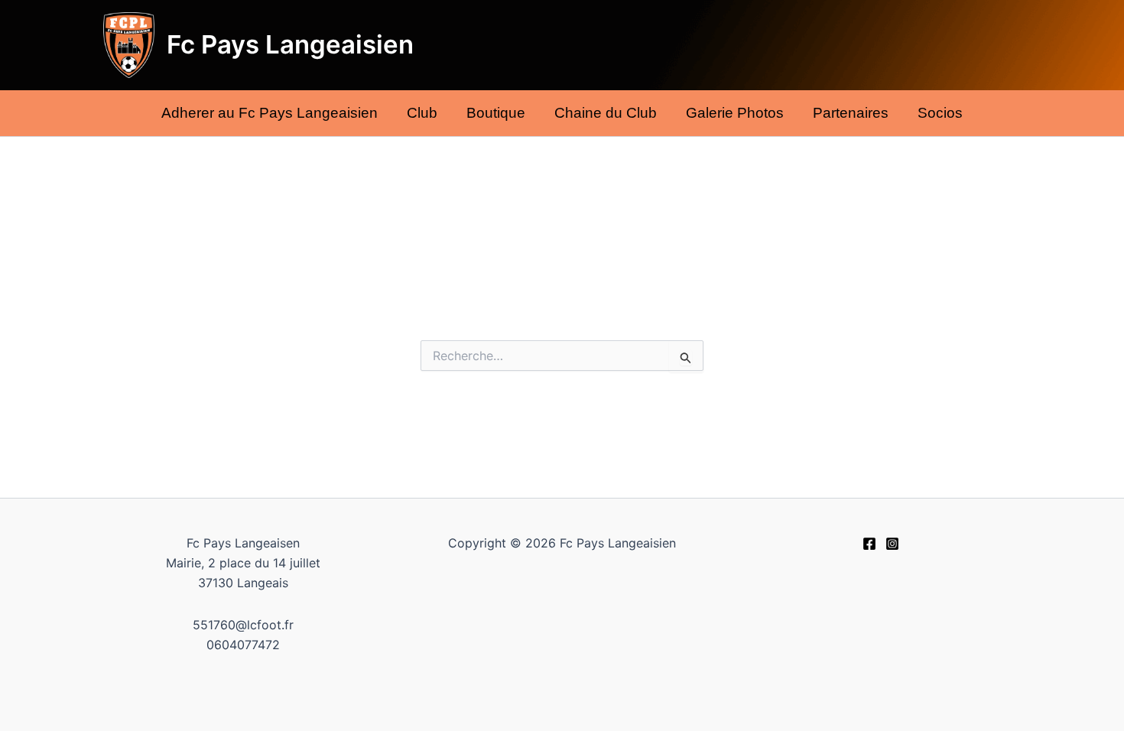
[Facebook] (869, 544)
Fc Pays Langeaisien (290, 44)
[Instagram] (892, 544)
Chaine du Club (605, 113)
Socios (940, 113)
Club (422, 113)
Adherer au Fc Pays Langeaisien (269, 113)
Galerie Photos (735, 113)
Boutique (495, 113)
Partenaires (850, 113)
